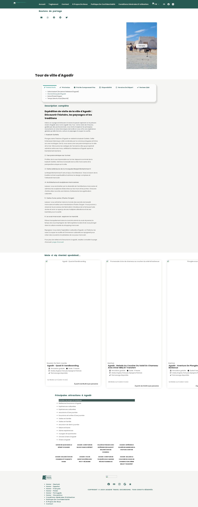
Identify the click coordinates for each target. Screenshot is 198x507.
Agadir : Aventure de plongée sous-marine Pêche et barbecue (106, 459)
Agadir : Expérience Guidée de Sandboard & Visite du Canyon (126, 447)
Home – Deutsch (53, 484)
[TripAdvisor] (164, 4)
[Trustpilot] (130, 484)
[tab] (49, 87)
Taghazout (53, 4)
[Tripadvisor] (114, 484)
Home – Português (54, 493)
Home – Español (53, 486)
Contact (65, 4)
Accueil (42, 4)
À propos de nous (80, 4)
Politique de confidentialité (103, 4)
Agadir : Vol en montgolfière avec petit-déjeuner (84, 459)
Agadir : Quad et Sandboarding (63, 365)
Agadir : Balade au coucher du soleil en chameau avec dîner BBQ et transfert (133, 366)
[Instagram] (173, 4)
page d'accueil (58, 242)
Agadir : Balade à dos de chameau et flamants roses (63, 459)
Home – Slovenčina (54, 495)
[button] (41, 17)
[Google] (124, 484)
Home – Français (53, 489)
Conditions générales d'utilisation (133, 4)
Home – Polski (52, 491)
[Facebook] (169, 4)
